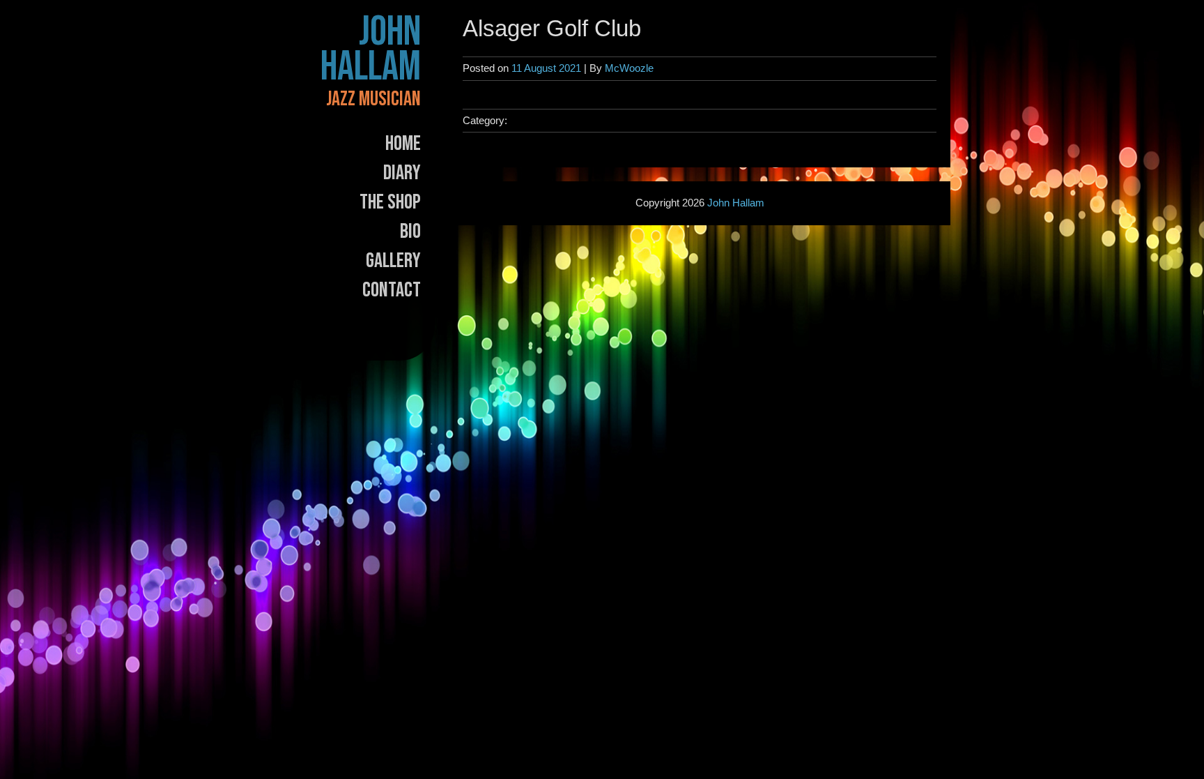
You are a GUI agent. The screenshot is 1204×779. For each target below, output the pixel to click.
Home (403, 143)
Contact (391, 290)
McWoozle (629, 68)
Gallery (393, 260)
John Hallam (371, 49)
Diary (402, 173)
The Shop (390, 202)
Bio (410, 231)
